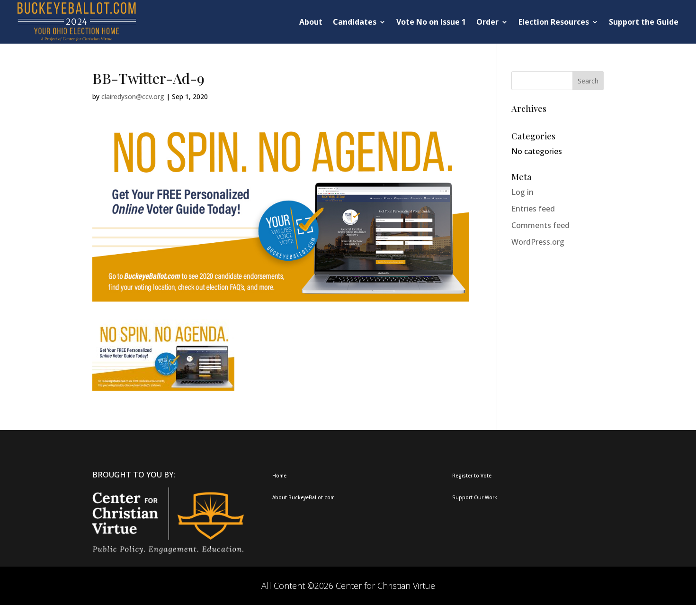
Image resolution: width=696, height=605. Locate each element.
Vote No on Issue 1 (431, 22)
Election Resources (553, 22)
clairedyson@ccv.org (132, 96)
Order (487, 22)
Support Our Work (474, 497)
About (310, 22)
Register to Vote (471, 475)
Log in (522, 192)
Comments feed (540, 225)
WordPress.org (537, 242)
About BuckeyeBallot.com (303, 497)
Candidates (354, 22)
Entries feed (533, 208)
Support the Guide (643, 22)
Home (279, 475)
